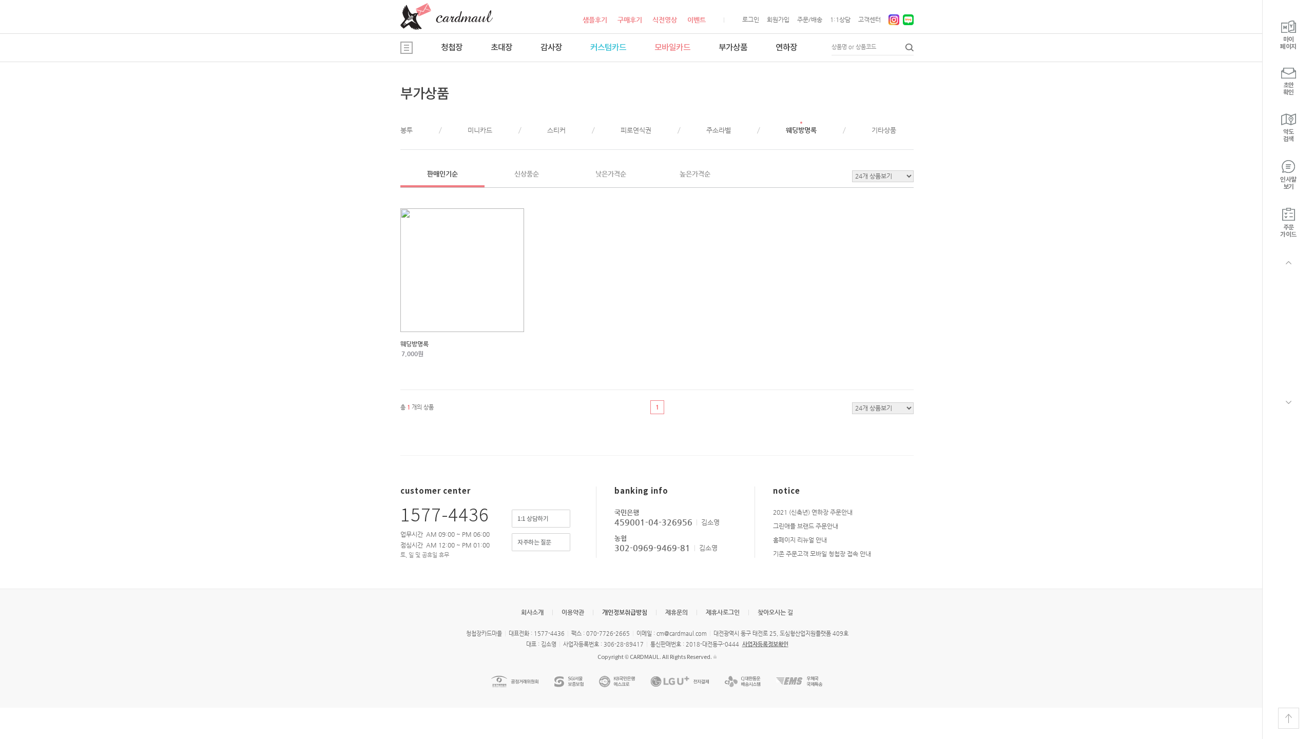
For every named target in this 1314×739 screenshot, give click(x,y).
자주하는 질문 (534, 542)
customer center (435, 491)
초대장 (501, 47)
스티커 (556, 130)
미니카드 (480, 130)
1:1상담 (840, 19)
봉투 (406, 130)
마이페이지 (1288, 43)
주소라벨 (718, 130)
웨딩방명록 (801, 130)
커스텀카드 (608, 47)
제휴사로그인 (723, 612)
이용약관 (573, 612)
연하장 (786, 47)
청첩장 (451, 47)
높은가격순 (695, 174)
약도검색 (1288, 135)
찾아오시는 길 (775, 612)
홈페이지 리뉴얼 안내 (800, 539)
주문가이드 (1288, 231)
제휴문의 (676, 612)
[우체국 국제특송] (799, 681)
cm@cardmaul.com (681, 633)
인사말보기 (1288, 183)
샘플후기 (595, 20)
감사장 (551, 47)
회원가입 (778, 19)
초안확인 (1288, 89)
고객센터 (869, 19)
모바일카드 (672, 47)
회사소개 (532, 612)
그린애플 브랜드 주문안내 (805, 526)
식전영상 (664, 20)
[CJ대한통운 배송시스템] (743, 681)
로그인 (750, 19)
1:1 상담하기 (532, 518)
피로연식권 (636, 130)
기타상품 (884, 130)
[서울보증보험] (569, 681)
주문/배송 (809, 19)
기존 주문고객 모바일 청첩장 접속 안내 (822, 553)
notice (786, 491)
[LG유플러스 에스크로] (679, 681)
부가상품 (733, 47)
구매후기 (629, 20)
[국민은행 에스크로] (617, 681)
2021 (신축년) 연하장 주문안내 (813, 512)
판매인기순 (442, 174)
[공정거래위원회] (514, 681)
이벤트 (696, 20)
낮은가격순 (610, 174)
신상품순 (526, 174)
